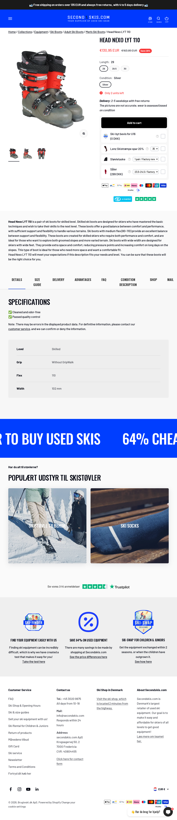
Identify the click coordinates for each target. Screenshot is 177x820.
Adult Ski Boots (73, 31)
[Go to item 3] (41, 154)
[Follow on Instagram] (19, 789)
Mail (170, 279)
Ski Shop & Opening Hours (24, 705)
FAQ (103, 279)
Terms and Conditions (21, 766)
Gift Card (13, 746)
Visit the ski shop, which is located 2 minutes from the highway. (112, 703)
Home (12, 31)
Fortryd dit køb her (19, 773)
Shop (153, 279)
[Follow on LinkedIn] (37, 789)
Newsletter (15, 759)
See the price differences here (88, 656)
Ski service (15, 753)
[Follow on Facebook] (10, 789)
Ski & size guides (18, 712)
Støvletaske (117, 159)
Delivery (58, 279)
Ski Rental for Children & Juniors (28, 725)
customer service (19, 329)
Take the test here (33, 661)
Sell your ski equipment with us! (28, 719)
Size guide (37, 282)
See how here (143, 661)
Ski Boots (56, 31)
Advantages (83, 279)
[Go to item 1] (13, 154)
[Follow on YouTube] (28, 789)
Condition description (128, 282)
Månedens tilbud (18, 739)
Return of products (20, 732)
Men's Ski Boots (95, 31)
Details (17, 279)
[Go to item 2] (27, 154)
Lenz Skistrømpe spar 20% (127, 148)
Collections (25, 31)
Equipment (41, 31)
